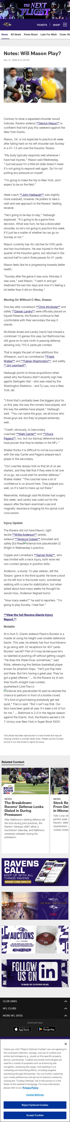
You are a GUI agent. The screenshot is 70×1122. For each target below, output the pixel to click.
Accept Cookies (35, 1115)
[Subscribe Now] (35, 872)
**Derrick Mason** (48, 123)
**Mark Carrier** (26, 434)
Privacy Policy (30, 1087)
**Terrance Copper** (27, 539)
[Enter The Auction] (35, 939)
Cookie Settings (35, 1094)
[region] (35, 1080)
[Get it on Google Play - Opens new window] (47, 1031)
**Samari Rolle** (44, 555)
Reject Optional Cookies (35, 1105)
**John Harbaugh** (32, 194)
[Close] (66, 1044)
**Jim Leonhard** (15, 365)
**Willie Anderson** (24, 534)
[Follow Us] (35, 973)
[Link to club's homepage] (7, 23)
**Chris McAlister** (48, 306)
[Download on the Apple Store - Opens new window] (22, 1030)
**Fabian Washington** (36, 361)
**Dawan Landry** (23, 311)
